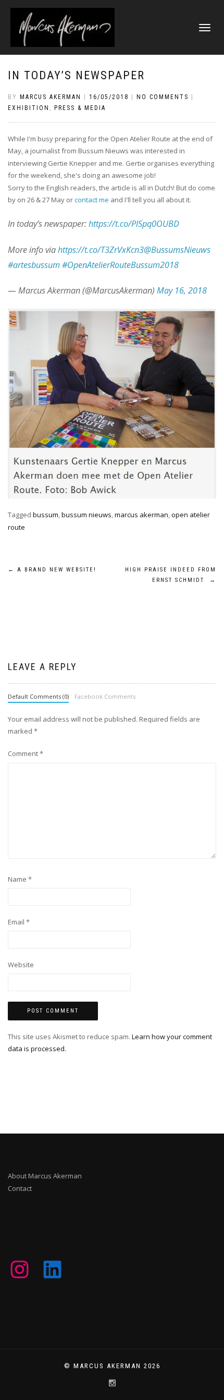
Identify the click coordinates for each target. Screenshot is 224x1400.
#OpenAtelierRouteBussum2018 (120, 265)
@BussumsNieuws (177, 249)
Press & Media (80, 108)
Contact (20, 1188)
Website (21, 964)
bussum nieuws (86, 514)
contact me (91, 199)
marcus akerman (141, 514)
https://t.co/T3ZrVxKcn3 (101, 249)
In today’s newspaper (76, 75)
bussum (45, 514)
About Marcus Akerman (45, 1175)
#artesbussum (34, 265)
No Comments (162, 97)
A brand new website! (52, 569)
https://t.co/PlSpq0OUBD (134, 223)
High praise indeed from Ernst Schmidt (170, 574)
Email (19, 922)
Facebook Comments (104, 696)
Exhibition (28, 108)
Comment (25, 753)
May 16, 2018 (182, 290)
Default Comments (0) (38, 696)
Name (20, 879)
